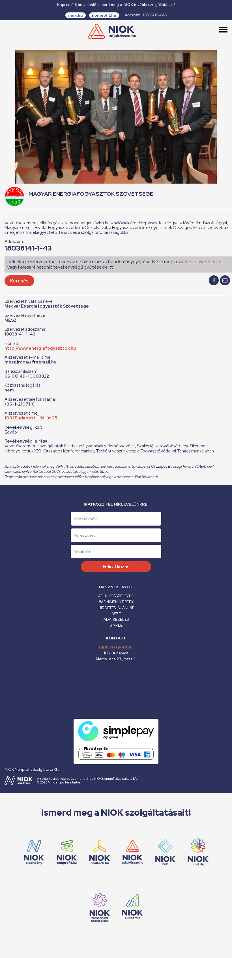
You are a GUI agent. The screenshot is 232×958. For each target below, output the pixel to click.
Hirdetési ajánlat (116, 608)
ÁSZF (116, 613)
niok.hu (75, 15)
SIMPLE (116, 625)
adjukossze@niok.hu (116, 647)
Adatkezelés (116, 619)
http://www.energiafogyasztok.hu (40, 348)
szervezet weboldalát (200, 262)
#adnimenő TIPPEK (116, 602)
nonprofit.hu (104, 15)
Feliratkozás (116, 567)
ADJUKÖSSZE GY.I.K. (116, 596)
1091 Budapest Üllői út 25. (31, 418)
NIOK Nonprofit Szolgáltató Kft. (32, 769)
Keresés (19, 281)
